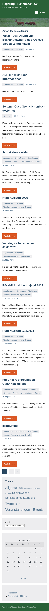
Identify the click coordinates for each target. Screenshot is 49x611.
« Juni (23, 578)
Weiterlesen (8, 68)
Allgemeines (8, 49)
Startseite (19, 49)
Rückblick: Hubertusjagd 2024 (22, 285)
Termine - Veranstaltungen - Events (26, 162)
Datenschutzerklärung (17, 596)
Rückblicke (32, 291)
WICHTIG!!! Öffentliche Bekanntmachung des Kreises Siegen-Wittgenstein (22, 39)
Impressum (12, 593)
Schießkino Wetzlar (15, 152)
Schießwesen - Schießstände (26, 158)
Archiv (8, 522)
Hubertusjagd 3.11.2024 (18, 330)
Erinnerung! (10, 425)
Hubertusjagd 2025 (15, 197)
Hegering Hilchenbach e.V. (20, 3)
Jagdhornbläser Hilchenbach (14, 291)
